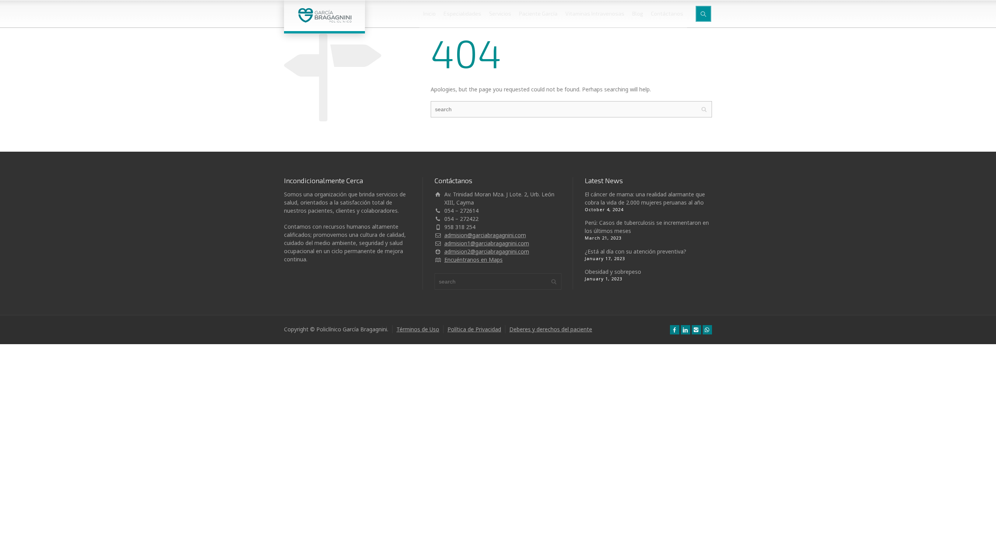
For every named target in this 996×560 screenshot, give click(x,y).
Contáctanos (667, 13)
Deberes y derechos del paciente (550, 329)
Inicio (429, 13)
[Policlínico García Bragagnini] (324, 15)
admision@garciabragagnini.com (485, 235)
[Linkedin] (685, 329)
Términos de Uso (417, 329)
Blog (637, 13)
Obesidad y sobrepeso (613, 271)
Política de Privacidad (474, 329)
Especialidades (462, 13)
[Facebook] (674, 329)
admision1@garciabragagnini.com (486, 243)
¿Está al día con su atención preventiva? (635, 251)
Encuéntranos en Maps (473, 259)
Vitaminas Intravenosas (594, 13)
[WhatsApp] (707, 329)
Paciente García (538, 13)
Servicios (500, 13)
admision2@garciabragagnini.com (486, 251)
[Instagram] (696, 329)
